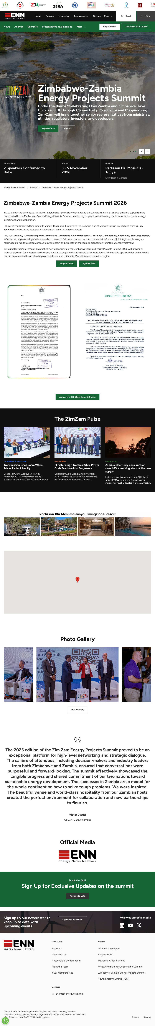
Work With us (59, 954)
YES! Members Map (62, 972)
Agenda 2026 (88, 263)
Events (101, 941)
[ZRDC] (91, 5)
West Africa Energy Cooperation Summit (120, 966)
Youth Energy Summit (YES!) (113, 978)
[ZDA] (38, 5)
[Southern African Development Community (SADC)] (74, 5)
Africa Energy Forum (109, 948)
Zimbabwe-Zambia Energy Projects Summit (121, 972)
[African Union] (109, 5)
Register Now (66, 263)
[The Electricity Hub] (20, 5)
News (38, 16)
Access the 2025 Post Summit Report (77, 397)
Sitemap (147, 1017)
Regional (50, 16)
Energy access (81, 16)
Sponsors (32, 26)
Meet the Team (60, 966)
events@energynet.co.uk (69, 993)
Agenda (18, 26)
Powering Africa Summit (111, 960)
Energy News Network (14, 187)
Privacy (135, 1017)
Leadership (64, 16)
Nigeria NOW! (105, 954)
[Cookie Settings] (5, 1020)
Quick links (57, 941)
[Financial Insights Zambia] (140, 5)
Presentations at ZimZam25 (57, 26)
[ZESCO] (5, 5)
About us (57, 948)
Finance (97, 16)
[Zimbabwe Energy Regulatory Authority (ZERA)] (58, 5)
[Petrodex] (126, 5)
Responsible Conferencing (66, 960)
